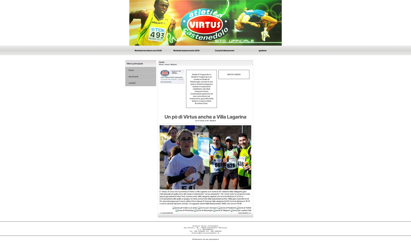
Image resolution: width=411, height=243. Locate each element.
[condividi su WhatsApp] (184, 210)
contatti (132, 83)
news (167, 64)
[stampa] (208, 207)
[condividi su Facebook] (227, 207)
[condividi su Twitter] (243, 207)
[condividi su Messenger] (203, 210)
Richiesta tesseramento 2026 (186, 50)
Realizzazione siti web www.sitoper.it (205, 239)
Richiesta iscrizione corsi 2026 (148, 50)
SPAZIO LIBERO (234, 74)
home (131, 70)
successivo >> (244, 213)
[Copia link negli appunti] (241, 210)
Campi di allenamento (224, 50)
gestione (263, 50)
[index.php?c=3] (205, 22)
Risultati (174, 64)
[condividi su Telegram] (221, 210)
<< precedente (166, 213)
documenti (133, 76)
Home (161, 64)
